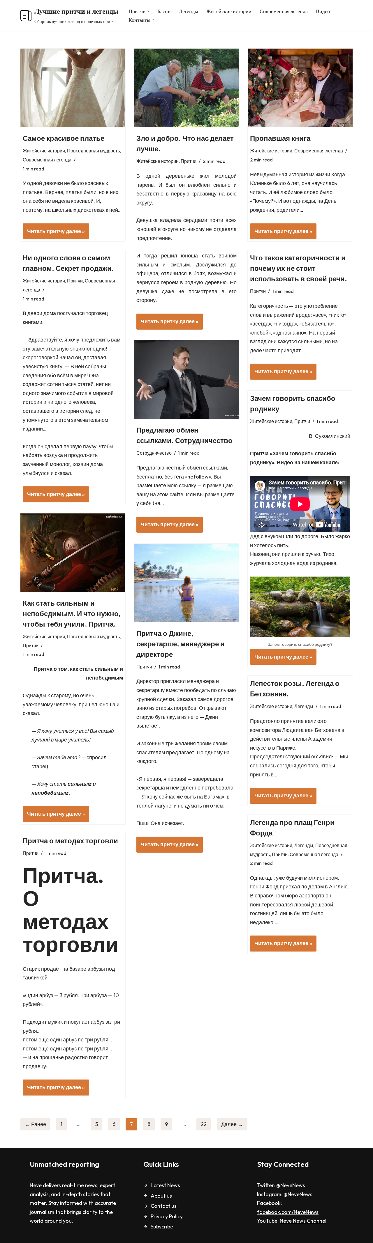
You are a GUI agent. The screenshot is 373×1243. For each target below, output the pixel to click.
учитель (78, 739)
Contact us (164, 1206)
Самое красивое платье (63, 138)
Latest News (165, 1185)
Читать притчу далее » (54, 233)
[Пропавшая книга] (300, 88)
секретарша (150, 787)
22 (204, 1124)
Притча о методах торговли (70, 840)
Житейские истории (228, 11)
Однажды (34, 695)
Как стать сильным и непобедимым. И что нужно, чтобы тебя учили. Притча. (72, 613)
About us (161, 1195)
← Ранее (35, 1124)
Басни (164, 11)
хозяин (81, 464)
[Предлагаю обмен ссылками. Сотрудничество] (186, 379)
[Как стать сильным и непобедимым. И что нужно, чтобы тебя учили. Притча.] (72, 552)
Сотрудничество (154, 453)
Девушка (147, 220)
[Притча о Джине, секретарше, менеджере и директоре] (186, 583)
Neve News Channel (303, 1220)
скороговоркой (40, 357)
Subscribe (162, 1226)
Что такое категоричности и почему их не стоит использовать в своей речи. (298, 268)
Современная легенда (284, 11)
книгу (56, 366)
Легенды (188, 11)
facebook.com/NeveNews (288, 1212)
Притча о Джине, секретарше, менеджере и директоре (180, 644)
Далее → (232, 1124)
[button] (148, 11)
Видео (323, 11)
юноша (106, 704)
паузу (89, 446)
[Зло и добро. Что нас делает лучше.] (186, 88)
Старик (31, 968)
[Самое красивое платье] (72, 88)
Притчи (188, 161)
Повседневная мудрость (93, 151)
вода (303, 563)
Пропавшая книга (280, 138)
